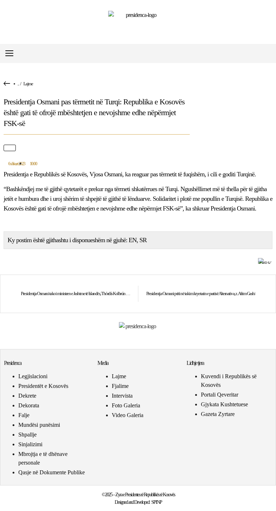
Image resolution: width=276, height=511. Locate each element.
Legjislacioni (32, 376)
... (18, 83)
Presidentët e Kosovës (43, 386)
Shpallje (27, 434)
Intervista (122, 396)
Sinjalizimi (30, 444)
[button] (266, 53)
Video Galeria (127, 415)
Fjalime (120, 386)
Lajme (28, 83)
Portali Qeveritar (219, 395)
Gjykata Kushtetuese (224, 404)
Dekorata (28, 405)
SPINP (156, 502)
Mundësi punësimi (39, 425)
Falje (23, 415)
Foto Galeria (126, 405)
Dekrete (27, 396)
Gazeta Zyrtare (218, 414)
